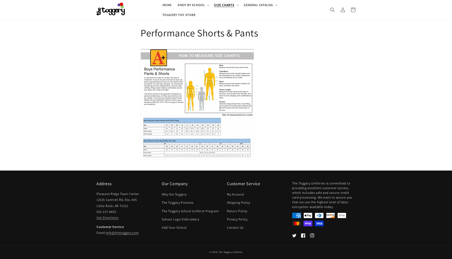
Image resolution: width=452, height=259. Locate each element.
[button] (193, 5)
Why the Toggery (174, 194)
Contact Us (235, 227)
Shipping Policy (238, 202)
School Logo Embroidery (180, 219)
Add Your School (174, 227)
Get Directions (107, 217)
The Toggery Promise (177, 202)
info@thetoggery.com (122, 233)
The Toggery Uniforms (230, 252)
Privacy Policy (237, 219)
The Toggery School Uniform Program (190, 211)
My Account (235, 194)
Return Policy (237, 211)
